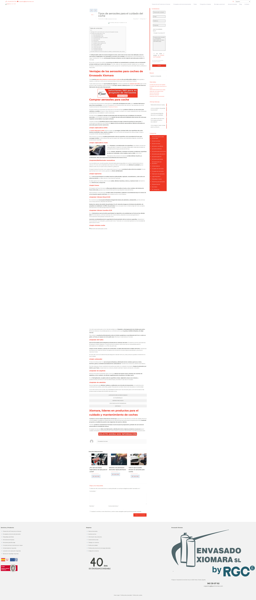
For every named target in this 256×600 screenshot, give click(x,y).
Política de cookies (137, 595)
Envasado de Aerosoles (158, 168)
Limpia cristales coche (97, 44)
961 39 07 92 (213, 583)
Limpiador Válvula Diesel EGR (99, 41)
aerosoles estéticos (157, 148)
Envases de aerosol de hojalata (157, 84)
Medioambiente (156, 184)
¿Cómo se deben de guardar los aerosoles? (158, 109)
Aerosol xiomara (156, 141)
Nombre (92, 506)
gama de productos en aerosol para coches (108, 79)
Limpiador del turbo (97, 45)
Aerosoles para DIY (156, 156)
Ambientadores (156, 166)
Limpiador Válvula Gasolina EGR (99, 43)
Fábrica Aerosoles (92, 531)
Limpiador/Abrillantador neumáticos (100, 37)
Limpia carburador (97, 47)
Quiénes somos (92, 534)
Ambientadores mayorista (9, 548)
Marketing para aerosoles (158, 181)
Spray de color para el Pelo (156, 91)
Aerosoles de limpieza (8, 539)
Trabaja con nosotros (93, 542)
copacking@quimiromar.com (213, 586)
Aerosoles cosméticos (157, 146)
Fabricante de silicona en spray (157, 89)
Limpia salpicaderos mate (98, 36)
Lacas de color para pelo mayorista (12, 551)
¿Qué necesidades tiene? (157, 30)
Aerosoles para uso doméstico (156, 162)
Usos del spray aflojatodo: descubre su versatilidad (157, 114)
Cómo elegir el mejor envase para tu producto (158, 126)
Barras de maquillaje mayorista (10, 553)
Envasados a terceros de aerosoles (11, 534)
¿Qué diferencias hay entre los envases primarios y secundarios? (157, 120)
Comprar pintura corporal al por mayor (13, 545)
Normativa (154, 187)
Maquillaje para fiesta (8, 537)
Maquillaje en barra (157, 179)
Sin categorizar (155, 189)
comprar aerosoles (134, 83)
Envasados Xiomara (112, 18)
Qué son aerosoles (154, 93)
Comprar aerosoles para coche (98, 33)
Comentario (92, 491)
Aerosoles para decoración (158, 154)
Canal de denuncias (93, 539)
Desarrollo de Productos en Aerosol (12, 531)
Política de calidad (93, 545)
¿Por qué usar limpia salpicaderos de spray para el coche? (98, 469)
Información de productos (95, 537)
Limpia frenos (95, 40)
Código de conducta (93, 551)
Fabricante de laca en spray (158, 104)
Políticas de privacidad (126, 595)
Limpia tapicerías (96, 38)
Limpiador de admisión (97, 49)
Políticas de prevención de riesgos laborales (99, 548)
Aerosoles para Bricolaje (9, 542)
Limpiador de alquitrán (97, 48)
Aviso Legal (117, 595)
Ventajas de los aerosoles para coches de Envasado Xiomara (104, 31)
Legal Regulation (156, 176)
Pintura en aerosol (154, 94)
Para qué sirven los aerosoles (157, 96)
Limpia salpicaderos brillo (98, 34)
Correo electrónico (113, 506)
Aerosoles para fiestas (157, 159)
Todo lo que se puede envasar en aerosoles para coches (137, 469)
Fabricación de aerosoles (158, 174)
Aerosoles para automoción (159, 151)
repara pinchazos (113, 106)
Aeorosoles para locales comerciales (158, 137)
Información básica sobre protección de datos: (157, 61)
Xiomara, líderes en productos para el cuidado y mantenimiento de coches (108, 51)
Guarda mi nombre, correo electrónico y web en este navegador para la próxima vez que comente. (116, 511)
